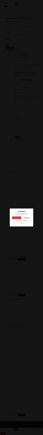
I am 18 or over (17, 217)
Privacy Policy (26, 220)
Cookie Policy (20, 220)
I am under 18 (26, 217)
